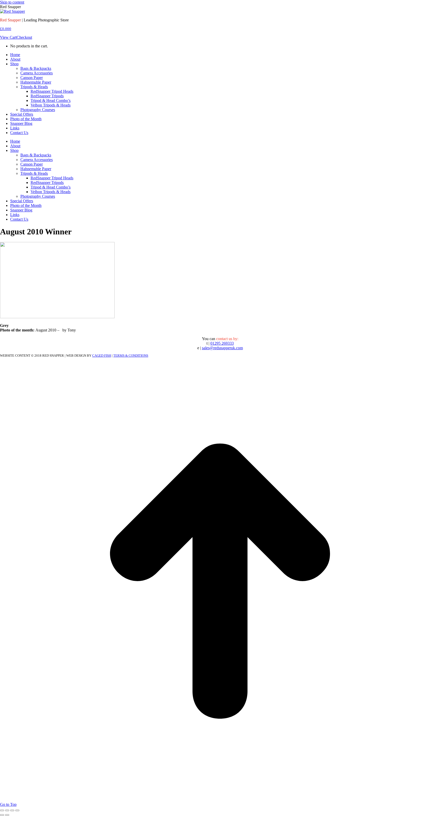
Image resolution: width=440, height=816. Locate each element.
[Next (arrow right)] (7, 815)
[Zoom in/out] (17, 810)
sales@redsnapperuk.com (222, 348)
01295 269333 (222, 343)
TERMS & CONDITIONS (130, 355)
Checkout (24, 37)
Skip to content (12, 2)
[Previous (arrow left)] (2, 815)
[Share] (7, 810)
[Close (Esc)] (2, 810)
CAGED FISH (101, 355)
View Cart (8, 37)
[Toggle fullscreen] (12, 810)
